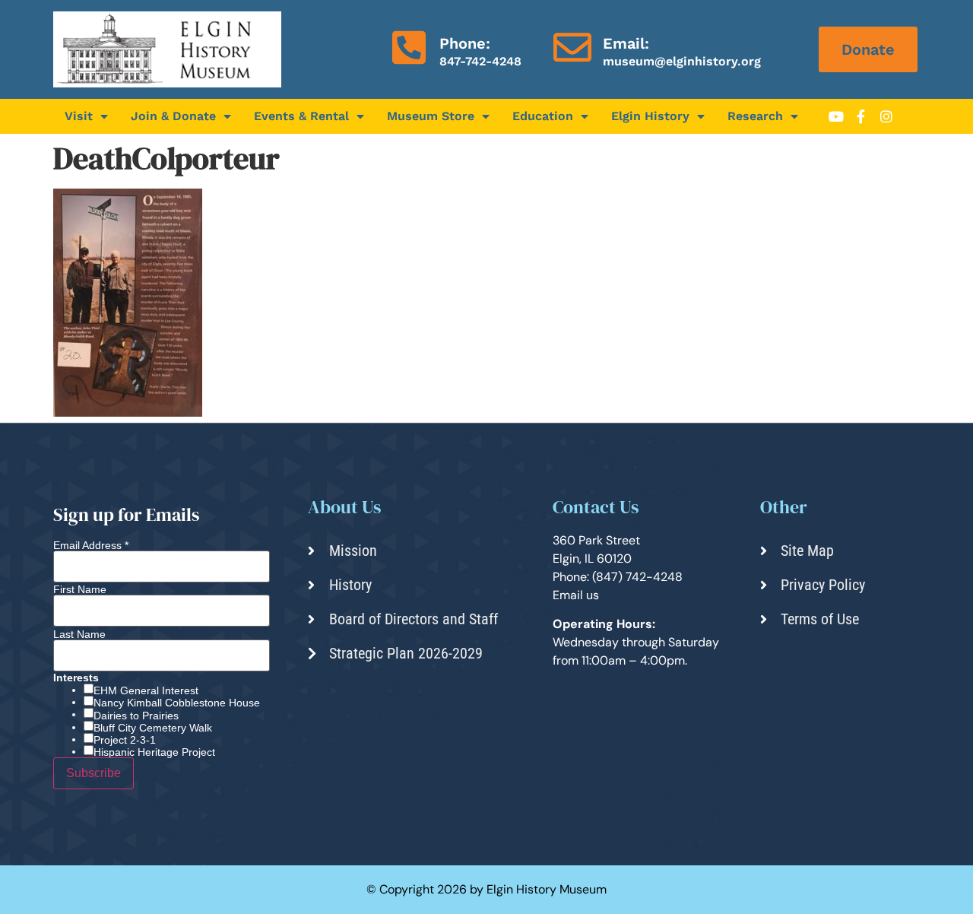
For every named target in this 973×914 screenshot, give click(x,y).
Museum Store (430, 116)
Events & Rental (301, 116)
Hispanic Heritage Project (154, 752)
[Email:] (572, 47)
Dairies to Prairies (136, 715)
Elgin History (650, 116)
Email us (576, 595)
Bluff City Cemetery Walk (152, 727)
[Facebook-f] (861, 116)
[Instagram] (886, 116)
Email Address (90, 545)
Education (542, 116)
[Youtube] (836, 116)
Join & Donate (173, 116)
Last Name (79, 634)
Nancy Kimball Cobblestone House (176, 702)
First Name (79, 589)
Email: (626, 43)
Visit (79, 116)
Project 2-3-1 (124, 740)
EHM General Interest (145, 690)
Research (755, 116)
